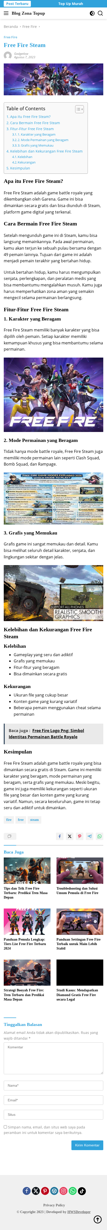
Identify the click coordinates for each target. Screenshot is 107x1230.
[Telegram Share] (89, 836)
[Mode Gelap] (92, 13)
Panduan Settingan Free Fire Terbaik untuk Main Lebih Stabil (78, 944)
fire (8, 820)
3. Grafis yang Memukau (36, 145)
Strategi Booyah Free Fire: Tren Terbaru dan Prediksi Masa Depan (24, 994)
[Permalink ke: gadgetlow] (8, 55)
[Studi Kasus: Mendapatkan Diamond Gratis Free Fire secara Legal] (79, 973)
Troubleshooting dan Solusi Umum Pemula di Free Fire (77, 891)
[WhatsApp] (73, 1191)
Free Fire (10, 37)
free (21, 820)
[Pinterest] (45, 1191)
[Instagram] (63, 1191)
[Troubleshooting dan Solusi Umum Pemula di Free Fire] (79, 870)
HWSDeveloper (79, 1212)
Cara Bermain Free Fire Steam (35, 122)
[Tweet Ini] (69, 836)
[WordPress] (54, 1191)
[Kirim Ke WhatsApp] (99, 836)
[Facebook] (27, 1191)
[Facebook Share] (59, 836)
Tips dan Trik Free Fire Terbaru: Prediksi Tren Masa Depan (26, 893)
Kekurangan (27, 162)
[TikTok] (82, 1191)
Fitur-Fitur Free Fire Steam (32, 128)
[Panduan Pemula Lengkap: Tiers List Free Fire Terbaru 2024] (27, 922)
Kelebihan (25, 157)
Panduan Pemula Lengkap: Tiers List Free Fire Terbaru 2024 (25, 944)
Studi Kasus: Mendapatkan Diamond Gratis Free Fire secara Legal (77, 994)
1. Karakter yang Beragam (36, 134)
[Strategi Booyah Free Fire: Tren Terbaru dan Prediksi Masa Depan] (27, 973)
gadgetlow (21, 54)
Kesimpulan (20, 168)
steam (34, 820)
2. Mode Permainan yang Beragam (43, 140)
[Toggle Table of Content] (77, 109)
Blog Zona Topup (28, 13)
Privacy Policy (54, 1205)
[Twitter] (36, 1191)
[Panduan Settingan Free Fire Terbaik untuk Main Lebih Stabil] (79, 922)
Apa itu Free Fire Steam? (30, 116)
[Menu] (7, 13)
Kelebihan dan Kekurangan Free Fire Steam (46, 151)
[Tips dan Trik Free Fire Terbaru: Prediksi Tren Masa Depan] (27, 870)
